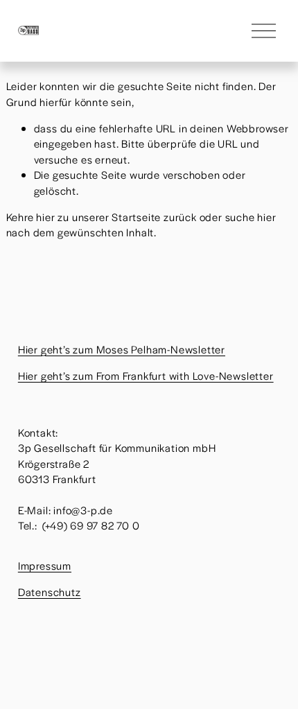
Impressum (44, 565)
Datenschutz (49, 591)
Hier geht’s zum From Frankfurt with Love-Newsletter (146, 375)
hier (45, 216)
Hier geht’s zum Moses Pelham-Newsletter (121, 349)
